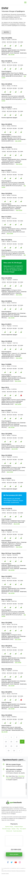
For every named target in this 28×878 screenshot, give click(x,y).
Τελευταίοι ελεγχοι (6, 828)
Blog (18, 828)
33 (8, 750)
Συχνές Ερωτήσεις (17, 831)
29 (11, 746)
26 (17, 741)
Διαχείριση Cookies (5, 873)
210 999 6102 (15, 849)
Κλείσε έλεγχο (7, 266)
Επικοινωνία (9, 831)
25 (11, 741)
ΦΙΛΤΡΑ (6, 32)
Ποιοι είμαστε (23, 828)
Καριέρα (13, 828)
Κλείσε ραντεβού (14, 854)
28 (6, 746)
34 (14, 750)
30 (17, 746)
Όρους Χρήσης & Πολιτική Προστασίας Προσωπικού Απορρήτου (13, 870)
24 (6, 741)
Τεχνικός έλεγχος (9, 826)
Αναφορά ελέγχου (18, 826)
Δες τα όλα (11, 54)
